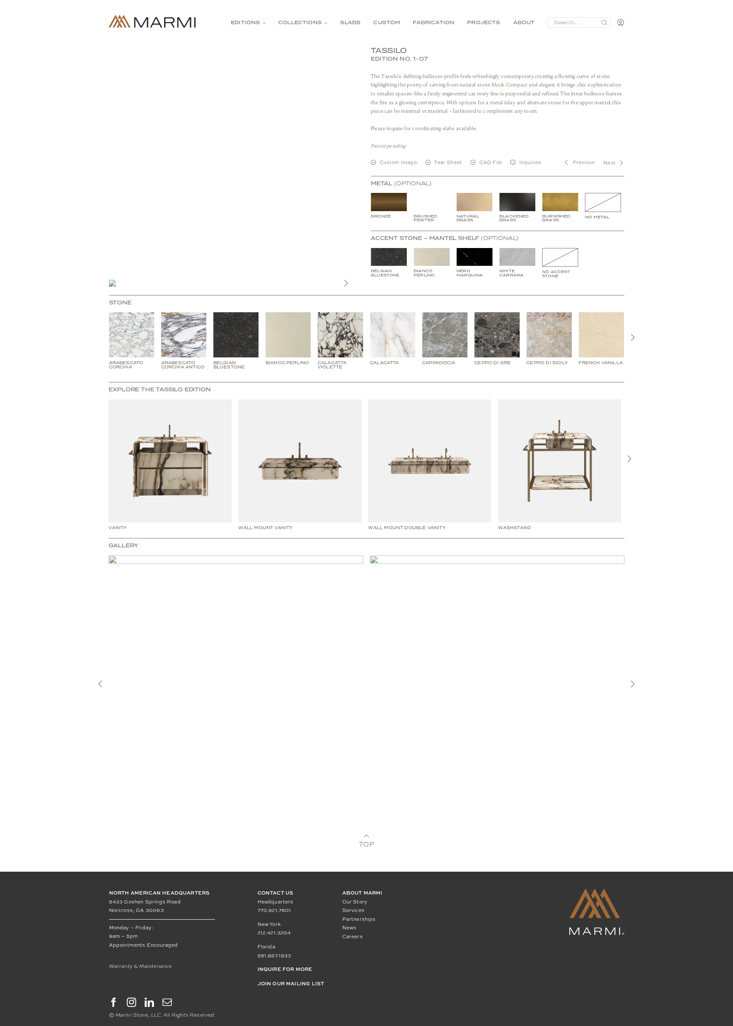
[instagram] (131, 1002)
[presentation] (632, 337)
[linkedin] (149, 1002)
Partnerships (359, 919)
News (349, 927)
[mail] (167, 1002)
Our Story (355, 901)
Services (353, 910)
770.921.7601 (274, 910)
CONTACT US (275, 892)
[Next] (346, 283)
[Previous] (100, 683)
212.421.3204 (274, 932)
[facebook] (113, 1002)
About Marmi (362, 892)
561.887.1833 (274, 955)
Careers (352, 936)
